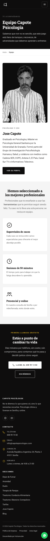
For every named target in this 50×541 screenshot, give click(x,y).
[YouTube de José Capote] (12, 418)
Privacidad (23, 531)
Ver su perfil (13, 171)
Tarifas (5, 504)
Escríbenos (25, 374)
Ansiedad (7, 481)
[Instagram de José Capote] (5, 418)
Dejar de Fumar (9, 477)
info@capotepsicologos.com (19, 443)
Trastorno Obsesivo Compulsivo (16, 500)
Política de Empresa (10, 531)
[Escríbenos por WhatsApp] (44, 535)
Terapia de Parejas (10, 490)
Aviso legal (33, 531)
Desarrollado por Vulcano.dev (13, 536)
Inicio (5, 52)
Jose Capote (8, 509)
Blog (4, 514)
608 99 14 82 (12, 435)
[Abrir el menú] (44, 4)
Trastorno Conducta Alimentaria (16, 495)
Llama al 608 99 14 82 (26, 365)
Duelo (5, 486)
